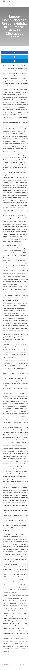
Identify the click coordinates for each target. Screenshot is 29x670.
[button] (14, 52)
